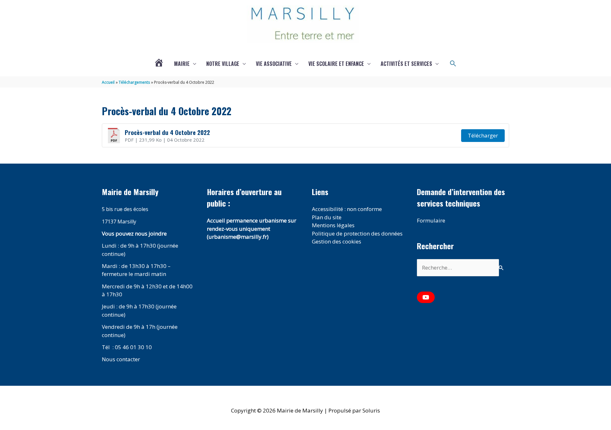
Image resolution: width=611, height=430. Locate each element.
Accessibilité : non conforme (347, 209)
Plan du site (326, 217)
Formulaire (431, 220)
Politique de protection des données (357, 233)
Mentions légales (333, 225)
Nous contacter (121, 359)
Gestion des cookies (336, 241)
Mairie (182, 63)
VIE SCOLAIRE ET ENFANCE (336, 63)
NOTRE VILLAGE (222, 63)
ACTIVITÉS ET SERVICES (406, 63)
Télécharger (483, 135)
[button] (453, 64)
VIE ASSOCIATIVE (274, 63)
